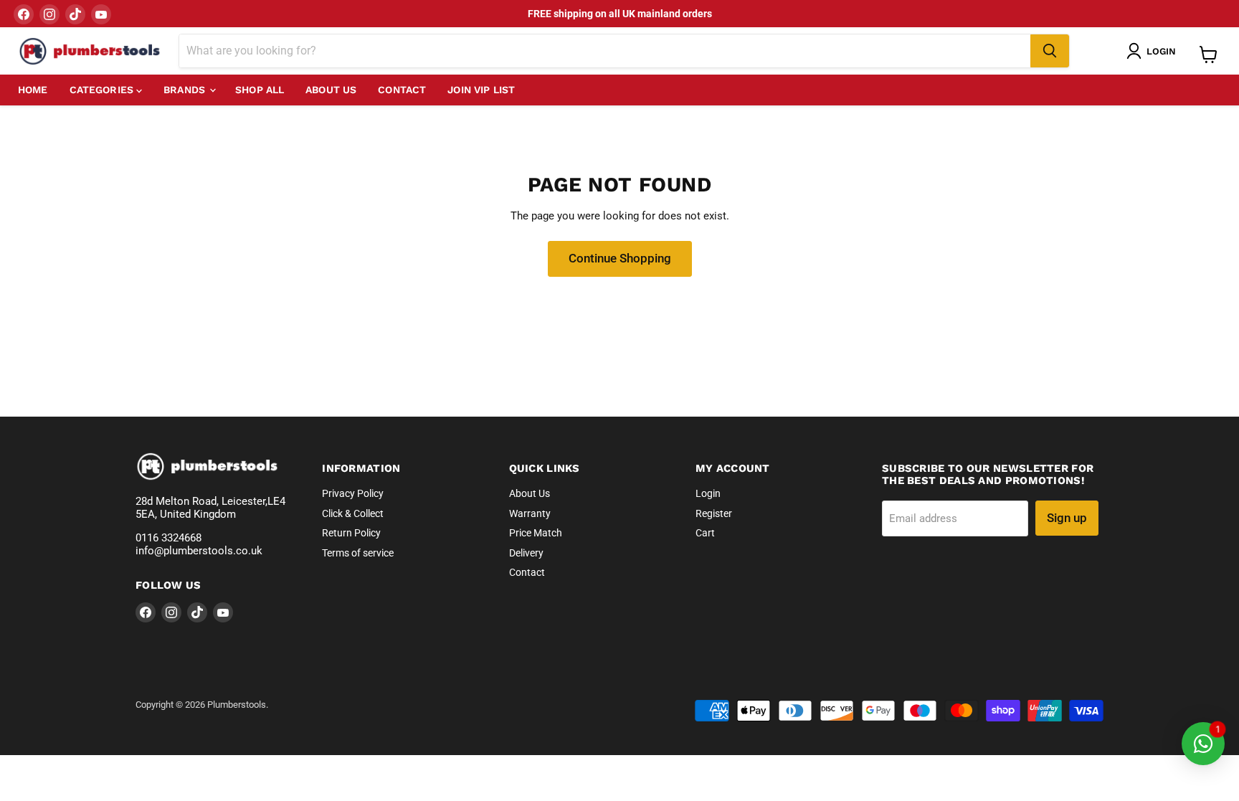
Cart (705, 533)
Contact (402, 89)
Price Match (535, 533)
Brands (185, 89)
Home (33, 89)
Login (708, 493)
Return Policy (351, 533)
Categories (103, 89)
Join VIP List (481, 89)
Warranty (530, 513)
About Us (330, 89)
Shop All (259, 89)
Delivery (526, 553)
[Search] (1049, 50)
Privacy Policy (353, 493)
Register (714, 513)
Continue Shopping (620, 258)
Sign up (1067, 518)
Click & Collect (353, 513)
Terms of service (358, 553)
